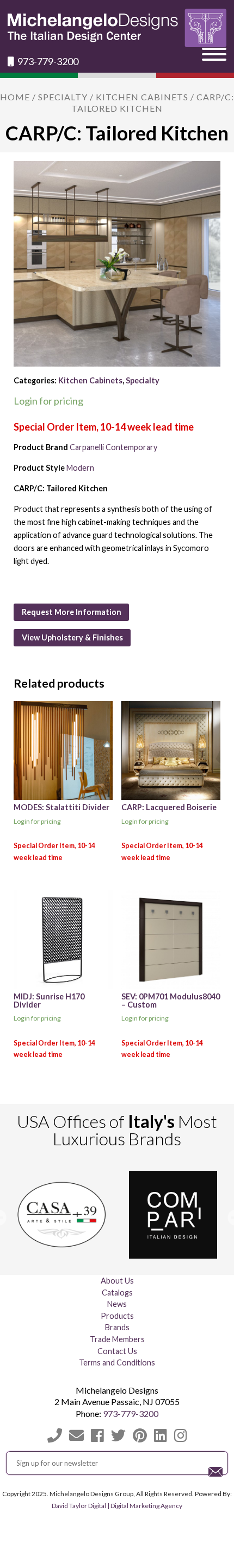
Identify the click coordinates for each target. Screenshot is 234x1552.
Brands (117, 1327)
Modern (80, 467)
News (117, 1304)
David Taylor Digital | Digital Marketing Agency (117, 1506)
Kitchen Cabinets (142, 97)
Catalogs (117, 1292)
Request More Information (71, 612)
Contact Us (117, 1351)
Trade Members (117, 1339)
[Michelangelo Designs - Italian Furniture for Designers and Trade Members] (117, 28)
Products (117, 1315)
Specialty (63, 97)
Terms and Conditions (117, 1362)
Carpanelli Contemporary (113, 447)
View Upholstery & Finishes (72, 637)
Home (15, 97)
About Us (117, 1280)
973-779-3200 (47, 61)
